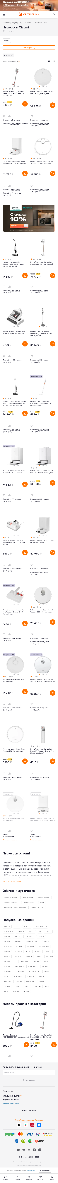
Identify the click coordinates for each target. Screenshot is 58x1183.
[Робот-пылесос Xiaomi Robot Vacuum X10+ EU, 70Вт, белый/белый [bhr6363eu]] (42, 686)
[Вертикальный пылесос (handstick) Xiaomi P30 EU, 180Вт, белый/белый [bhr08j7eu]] (42, 408)
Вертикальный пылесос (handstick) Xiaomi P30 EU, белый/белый (40, 403)
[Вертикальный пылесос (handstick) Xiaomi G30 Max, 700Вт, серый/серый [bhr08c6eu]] (42, 338)
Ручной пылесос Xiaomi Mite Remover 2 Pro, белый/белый (14, 333)
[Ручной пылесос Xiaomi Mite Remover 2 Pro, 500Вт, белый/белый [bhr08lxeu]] (15, 338)
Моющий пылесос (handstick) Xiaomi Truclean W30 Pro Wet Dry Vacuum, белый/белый (14, 403)
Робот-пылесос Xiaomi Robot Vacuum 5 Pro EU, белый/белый (42, 472)
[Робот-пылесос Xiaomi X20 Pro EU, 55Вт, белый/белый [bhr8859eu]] (42, 547)
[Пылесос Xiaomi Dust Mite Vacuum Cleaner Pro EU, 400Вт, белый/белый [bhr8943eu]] (15, 547)
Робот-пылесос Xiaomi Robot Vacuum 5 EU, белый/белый (14, 472)
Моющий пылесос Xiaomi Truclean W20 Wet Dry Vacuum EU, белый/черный (14, 264)
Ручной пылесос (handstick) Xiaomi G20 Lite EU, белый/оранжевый (14, 94)
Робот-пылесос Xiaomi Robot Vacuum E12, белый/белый (14, 750)
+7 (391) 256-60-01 (11, 1099)
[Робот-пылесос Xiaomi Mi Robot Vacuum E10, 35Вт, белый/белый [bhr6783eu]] (42, 98)
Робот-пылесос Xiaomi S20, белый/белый (13, 680)
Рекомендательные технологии (29, 1165)
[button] (5, 1177)
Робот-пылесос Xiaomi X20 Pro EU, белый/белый (42, 541)
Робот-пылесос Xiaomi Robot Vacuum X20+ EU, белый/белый (15, 162)
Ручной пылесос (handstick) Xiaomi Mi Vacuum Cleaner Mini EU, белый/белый (42, 751)
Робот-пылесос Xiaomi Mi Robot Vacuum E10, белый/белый (42, 93)
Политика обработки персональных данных (29, 1162)
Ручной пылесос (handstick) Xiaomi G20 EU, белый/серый (41, 263)
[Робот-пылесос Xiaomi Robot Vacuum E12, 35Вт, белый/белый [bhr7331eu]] (15, 755)
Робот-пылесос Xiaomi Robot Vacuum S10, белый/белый (41, 162)
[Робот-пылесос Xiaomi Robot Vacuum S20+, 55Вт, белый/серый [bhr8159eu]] (42, 616)
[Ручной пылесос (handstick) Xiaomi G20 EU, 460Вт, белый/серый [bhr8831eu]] (42, 268)
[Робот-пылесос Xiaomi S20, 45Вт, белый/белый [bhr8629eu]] (15, 686)
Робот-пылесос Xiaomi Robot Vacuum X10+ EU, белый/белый (42, 680)
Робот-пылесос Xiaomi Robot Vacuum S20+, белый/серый (41, 611)
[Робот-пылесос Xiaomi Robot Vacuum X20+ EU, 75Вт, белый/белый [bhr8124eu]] (15, 168)
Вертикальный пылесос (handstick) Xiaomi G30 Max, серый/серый (41, 334)
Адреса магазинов (11, 1104)
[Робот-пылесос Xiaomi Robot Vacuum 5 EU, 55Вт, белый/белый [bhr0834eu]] (15, 477)
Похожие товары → (10, 840)
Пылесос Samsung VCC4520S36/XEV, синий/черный (16, 1036)
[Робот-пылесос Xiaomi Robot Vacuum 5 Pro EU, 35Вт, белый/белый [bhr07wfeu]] (42, 477)
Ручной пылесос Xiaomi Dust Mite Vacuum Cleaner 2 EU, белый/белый (14, 612)
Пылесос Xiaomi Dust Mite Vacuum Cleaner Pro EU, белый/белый (15, 542)
